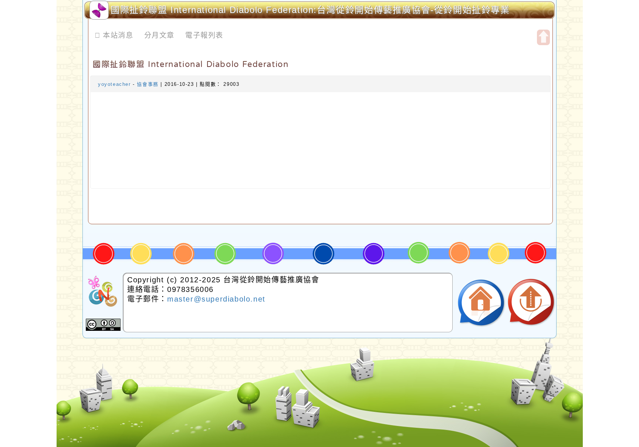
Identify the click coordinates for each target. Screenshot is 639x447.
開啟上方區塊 (543, 37)
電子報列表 (204, 35)
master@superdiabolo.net (216, 299)
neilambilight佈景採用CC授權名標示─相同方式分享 (103, 325)
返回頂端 (531, 303)
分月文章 (159, 35)
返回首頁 (481, 303)
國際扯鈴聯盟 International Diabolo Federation (190, 64)
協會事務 (147, 84)
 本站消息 (114, 35)
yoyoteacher (114, 84)
